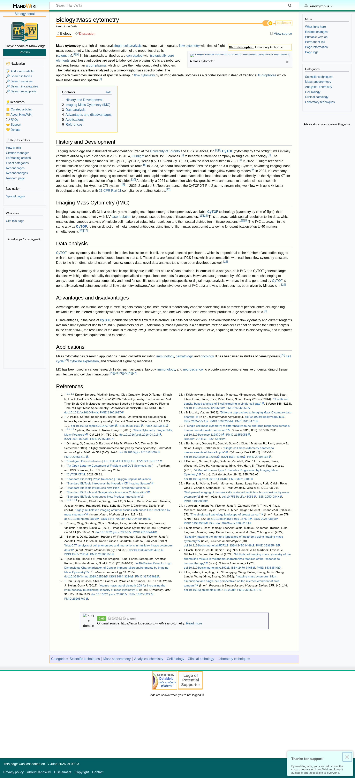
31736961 (149, 576)
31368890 (198, 501)
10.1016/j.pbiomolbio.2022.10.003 (211, 589)
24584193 (141, 518)
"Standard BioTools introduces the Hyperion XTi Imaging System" (109, 483)
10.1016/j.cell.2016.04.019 (141, 434)
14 (205, 215)
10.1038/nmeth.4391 (147, 550)
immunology (165, 356)
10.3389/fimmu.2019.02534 (87, 576)
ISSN (122, 425)
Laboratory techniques (234, 659)
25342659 (241, 408)
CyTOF (227, 151)
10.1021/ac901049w (82, 412)
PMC (238, 421)
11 (123, 184)
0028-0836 (268, 518)
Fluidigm (137, 156)
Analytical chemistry (148, 659)
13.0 (69, 500)
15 (245, 220)
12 (168, 189)
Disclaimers (62, 772)
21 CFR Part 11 (110, 190)
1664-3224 (124, 576)
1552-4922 (143, 594)
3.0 (68, 429)
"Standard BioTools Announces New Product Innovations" (104, 496)
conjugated (134, 55)
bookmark (284, 22)
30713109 (243, 479)
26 (130, 373)
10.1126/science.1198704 (205, 434)
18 (225, 261)
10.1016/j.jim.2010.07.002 (140, 452)
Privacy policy (13, 772)
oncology (207, 356)
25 (125, 373)
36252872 (251, 589)
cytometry (64, 55)
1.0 (68, 393)
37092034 (224, 421)
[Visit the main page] (24, 31)
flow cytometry (189, 45)
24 (121, 373)
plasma (100, 65)
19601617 (114, 412)
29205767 (78, 598)
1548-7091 (115, 518)
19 (283, 284)
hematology (184, 356)
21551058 (240, 434)
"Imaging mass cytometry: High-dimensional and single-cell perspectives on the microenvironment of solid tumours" (232, 581)
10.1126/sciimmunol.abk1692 (208, 567)
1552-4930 (236, 456)
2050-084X (272, 496)
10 (133, 179)
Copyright (82, 772)
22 (111, 373)
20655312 (78, 456)
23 (116, 373)
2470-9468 (244, 545)
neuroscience (193, 369)
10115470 (248, 421)
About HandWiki (39, 772)
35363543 (270, 545)
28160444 (147, 532)
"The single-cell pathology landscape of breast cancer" (225, 514)
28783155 (104, 554)
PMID (103, 412)
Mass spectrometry (117, 659)
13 (201, 215)
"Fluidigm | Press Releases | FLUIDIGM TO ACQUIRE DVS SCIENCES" (113, 461)
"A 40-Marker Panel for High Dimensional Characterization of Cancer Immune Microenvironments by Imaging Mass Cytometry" (117, 568)
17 (85, 230)
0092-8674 (79, 439)
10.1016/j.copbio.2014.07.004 (95, 425)
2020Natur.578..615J (235, 523)
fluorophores (267, 75)
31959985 (198, 523)
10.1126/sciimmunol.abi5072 (207, 545)
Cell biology (175, 659)
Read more (194, 623)
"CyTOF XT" (75, 474)
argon (90, 65)
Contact (97, 772)
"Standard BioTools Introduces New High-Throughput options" (107, 487)
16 (81, 230)
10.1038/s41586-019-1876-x (230, 518)
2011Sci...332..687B (209, 439)
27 (134, 373)
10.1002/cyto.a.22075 (203, 456)
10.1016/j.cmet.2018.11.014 (207, 479)
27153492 (104, 439)
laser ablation (121, 216)
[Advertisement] (24, 305)
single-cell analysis (128, 45)
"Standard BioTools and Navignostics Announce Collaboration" (107, 492)
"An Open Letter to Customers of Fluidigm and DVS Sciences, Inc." (110, 465)
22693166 (261, 456)
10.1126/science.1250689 (205, 408)
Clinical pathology (201, 659)
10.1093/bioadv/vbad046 (265, 416)
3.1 (72, 429)
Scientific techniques (85, 659)
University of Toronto (165, 151)
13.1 (74, 500)
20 (283, 355)
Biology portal (25, 14)
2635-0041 (198, 421)
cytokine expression (84, 361)
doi (66, 412)
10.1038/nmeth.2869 (82, 518)
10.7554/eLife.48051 (239, 496)
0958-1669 (133, 425)
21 (67, 359)
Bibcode (189, 439)
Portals (25, 52)
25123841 (159, 425)
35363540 (271, 567)
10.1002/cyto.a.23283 (110, 594)
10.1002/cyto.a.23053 (114, 532)
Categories (59, 659)
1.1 (72, 393)
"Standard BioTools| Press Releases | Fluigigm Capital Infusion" (108, 479)
